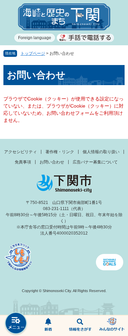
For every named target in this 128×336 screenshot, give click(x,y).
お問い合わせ (52, 162)
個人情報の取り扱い (101, 152)
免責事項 (23, 162)
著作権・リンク (59, 152)
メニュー (16, 324)
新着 (48, 326)
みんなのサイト (112, 326)
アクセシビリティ (20, 152)
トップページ (32, 53)
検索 (80, 326)
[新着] (48, 326)
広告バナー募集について (95, 162)
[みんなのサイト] (112, 326)
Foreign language (34, 37)
